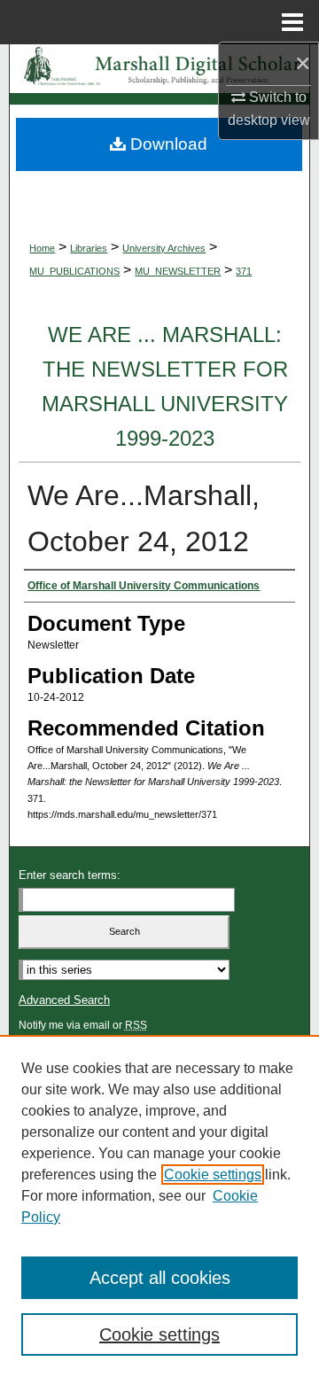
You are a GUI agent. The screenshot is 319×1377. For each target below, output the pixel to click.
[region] (159, 1206)
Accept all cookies (159, 1278)
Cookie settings (212, 1174)
